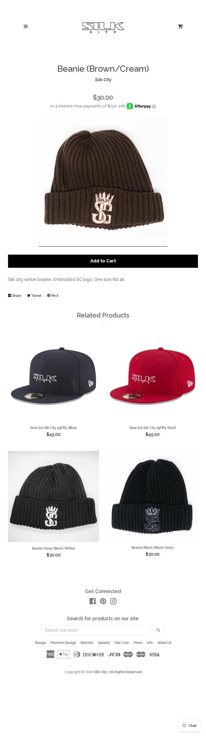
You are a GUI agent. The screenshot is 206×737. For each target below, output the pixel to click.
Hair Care (122, 643)
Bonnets (87, 643)
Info (150, 643)
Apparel (104, 643)
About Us (164, 643)
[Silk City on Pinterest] (103, 602)
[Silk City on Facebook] (92, 602)
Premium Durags (63, 643)
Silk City (103, 79)
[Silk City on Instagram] (113, 602)
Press (138, 643)
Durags (40, 643)
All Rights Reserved (125, 672)
